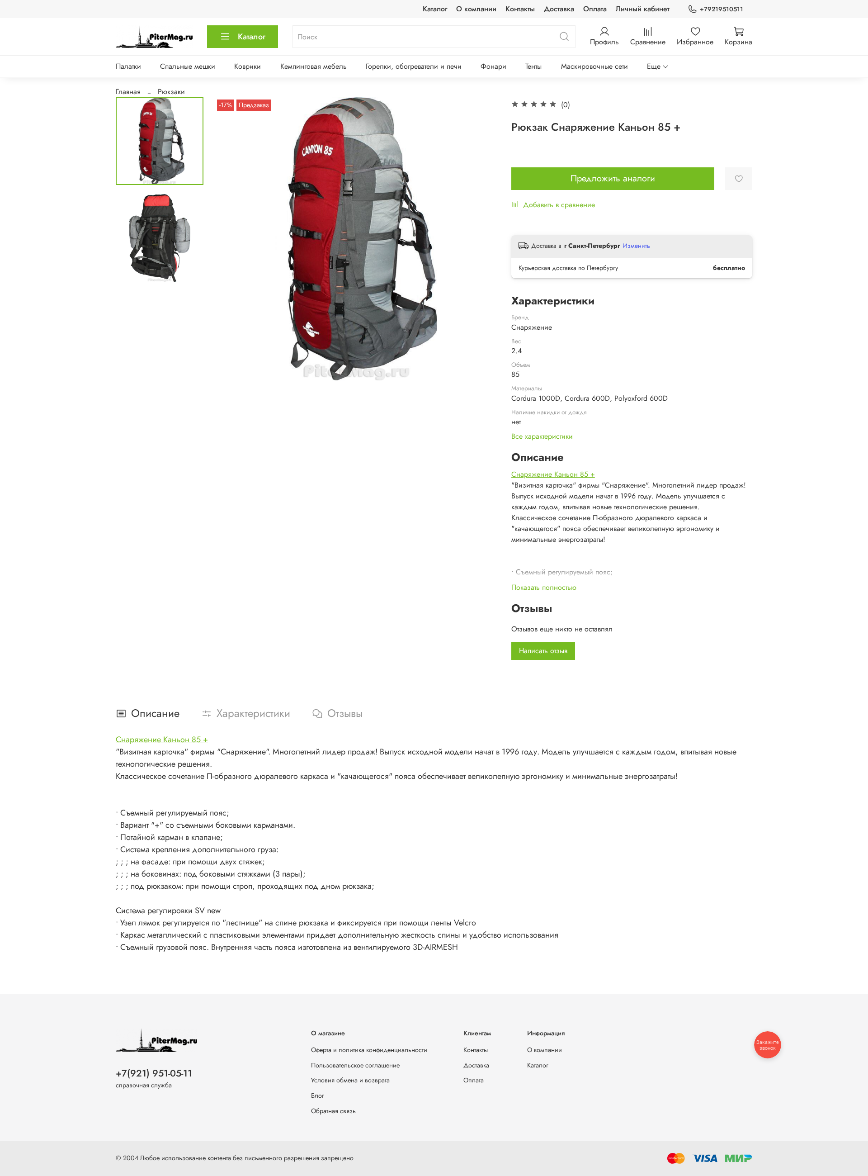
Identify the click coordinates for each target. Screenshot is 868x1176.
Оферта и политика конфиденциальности (369, 1049)
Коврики (247, 66)
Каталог (435, 9)
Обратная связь (333, 1110)
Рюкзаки (171, 91)
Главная (128, 91)
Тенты (533, 66)
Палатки (128, 66)
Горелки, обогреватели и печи (414, 66)
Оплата (595, 9)
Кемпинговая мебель (313, 66)
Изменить (636, 246)
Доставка (559, 9)
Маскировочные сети (594, 66)
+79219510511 (721, 9)
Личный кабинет (643, 9)
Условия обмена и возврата (350, 1080)
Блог (317, 1095)
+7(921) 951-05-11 (154, 1073)
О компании (476, 9)
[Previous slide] (233, 239)
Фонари (493, 66)
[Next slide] (480, 239)
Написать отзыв (543, 650)
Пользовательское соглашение (355, 1065)
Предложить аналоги (613, 178)
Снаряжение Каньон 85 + (553, 474)
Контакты (520, 9)
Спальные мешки (187, 66)
